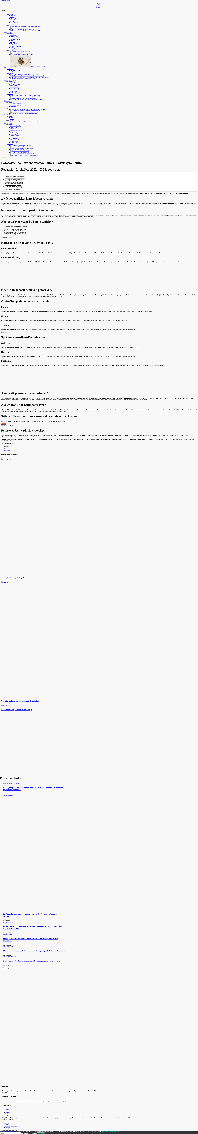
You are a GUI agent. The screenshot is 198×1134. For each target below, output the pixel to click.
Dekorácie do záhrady (15, 105)
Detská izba (13, 35)
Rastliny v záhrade (14, 135)
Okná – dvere (13, 85)
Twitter (7, 1113)
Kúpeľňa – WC (14, 40)
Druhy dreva (13, 127)
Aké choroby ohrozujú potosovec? (13, 187)
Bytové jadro (13, 83)
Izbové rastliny (14, 36)
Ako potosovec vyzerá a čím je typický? (14, 179)
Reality (6, 67)
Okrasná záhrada (14, 128)
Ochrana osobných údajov (11, 1122)
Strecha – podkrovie (15, 92)
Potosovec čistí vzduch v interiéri (13, 189)
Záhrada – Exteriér (8, 123)
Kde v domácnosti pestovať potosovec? (14, 182)
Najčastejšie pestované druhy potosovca (14, 180)
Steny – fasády (14, 91)
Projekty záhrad (14, 134)
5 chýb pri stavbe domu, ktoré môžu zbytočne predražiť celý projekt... (32, 961)
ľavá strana (10, 33)
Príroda (12, 131)
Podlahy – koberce (15, 44)
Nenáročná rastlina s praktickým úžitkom (15, 178)
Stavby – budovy (14, 24)
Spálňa (12, 47)
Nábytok (12, 42)
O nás (98, 3)
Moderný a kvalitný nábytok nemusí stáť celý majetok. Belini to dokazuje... (34, 951)
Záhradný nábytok (14, 142)
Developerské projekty (16, 70)
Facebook (7, 1109)
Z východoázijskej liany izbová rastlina (14, 176)
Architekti (12, 15)
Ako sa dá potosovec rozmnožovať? (13, 186)
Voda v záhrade (14, 138)
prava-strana (10, 25)
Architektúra (7, 12)
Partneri (7, 1124)
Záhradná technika (14, 139)
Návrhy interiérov (14, 18)
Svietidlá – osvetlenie (15, 49)
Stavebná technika (14, 88)
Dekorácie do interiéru (15, 103)
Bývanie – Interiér (8, 32)
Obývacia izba (13, 43)
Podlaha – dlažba (14, 87)
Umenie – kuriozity (9, 114)
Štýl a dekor (7, 101)
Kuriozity (12, 117)
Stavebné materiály (15, 89)
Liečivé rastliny (14, 133)
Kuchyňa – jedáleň (15, 39)
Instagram (7, 1111)
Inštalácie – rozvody (15, 84)
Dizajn (12, 17)
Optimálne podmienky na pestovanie (14, 183)
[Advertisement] (47, 274)
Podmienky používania (11, 1126)
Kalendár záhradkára (15, 126)
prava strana (10, 50)
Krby (11, 37)
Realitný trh (13, 71)
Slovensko (13, 19)
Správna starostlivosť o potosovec (13, 185)
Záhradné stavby (14, 141)
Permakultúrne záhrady (16, 130)
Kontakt (98, 7)
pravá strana (10, 73)
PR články (97, 4)
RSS (6, 1115)
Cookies (7, 1123)
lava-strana (10, 14)
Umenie (12, 119)
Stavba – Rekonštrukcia (10, 80)
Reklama (98, 6)
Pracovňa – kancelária (15, 46)
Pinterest (7, 1112)
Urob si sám (13, 106)
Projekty (12, 21)
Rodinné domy (14, 22)
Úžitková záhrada (14, 137)
